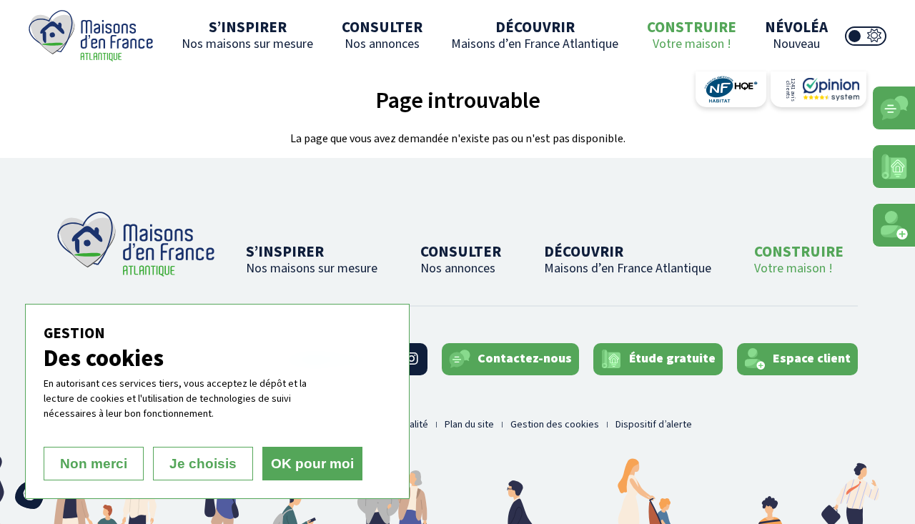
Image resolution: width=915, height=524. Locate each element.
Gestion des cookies (554, 424)
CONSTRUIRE (691, 34)
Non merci (93, 463)
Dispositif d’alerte (653, 424)
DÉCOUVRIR (534, 34)
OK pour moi (312, 463)
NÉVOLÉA (796, 34)
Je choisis (203, 463)
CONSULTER (382, 34)
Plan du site (469, 424)
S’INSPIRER (247, 34)
